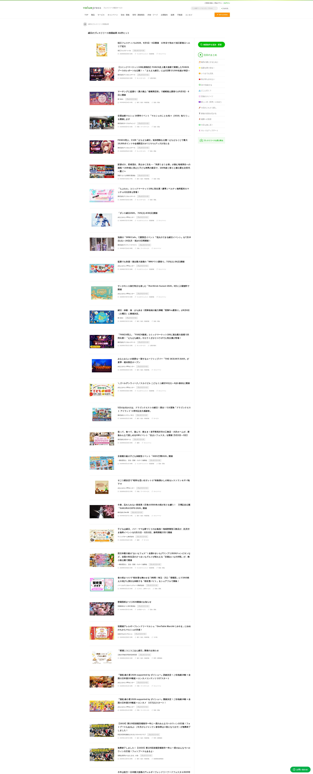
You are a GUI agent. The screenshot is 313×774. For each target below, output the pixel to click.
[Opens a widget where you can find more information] (300, 770)
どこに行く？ (206, 91)
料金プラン (218, 3)
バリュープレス (92, 8)
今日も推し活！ (207, 125)
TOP (86, 15)
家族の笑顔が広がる (209, 113)
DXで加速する (206, 85)
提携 (172, 15)
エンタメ (188, 15)
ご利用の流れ (208, 3)
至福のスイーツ (207, 96)
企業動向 (164, 15)
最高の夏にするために (209, 62)
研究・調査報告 (139, 15)
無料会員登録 (222, 15)
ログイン (227, 3)
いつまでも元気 (207, 73)
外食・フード (153, 15)
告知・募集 (125, 15)
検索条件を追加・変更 (212, 45)
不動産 (179, 15)
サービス (101, 15)
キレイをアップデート (209, 130)
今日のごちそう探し (209, 108)
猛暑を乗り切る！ (208, 68)
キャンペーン (113, 15)
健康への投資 (206, 119)
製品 (93, 15)
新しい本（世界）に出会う (211, 102)
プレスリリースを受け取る (213, 140)
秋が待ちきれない (208, 79)
